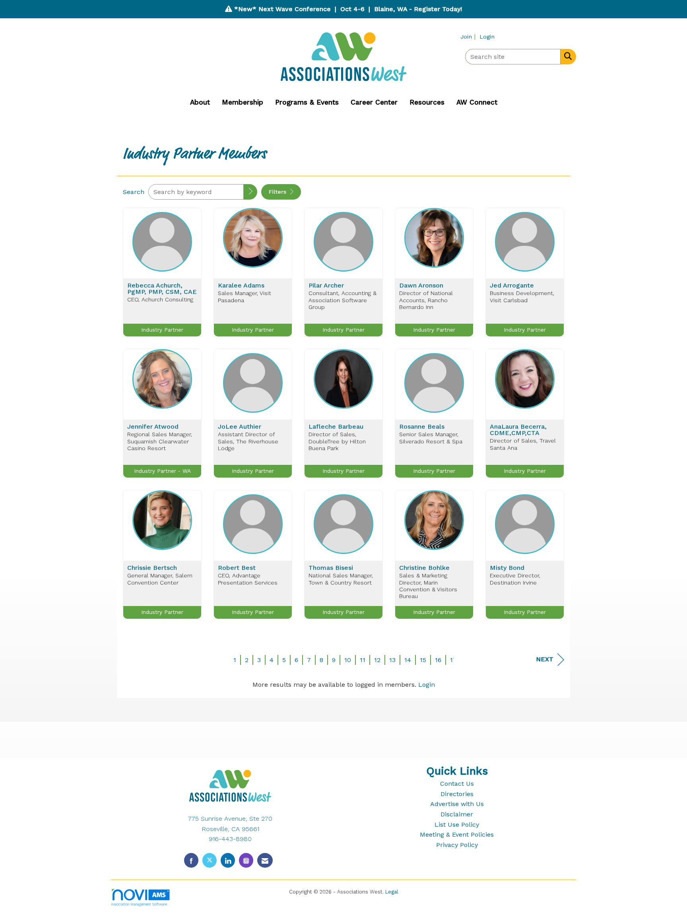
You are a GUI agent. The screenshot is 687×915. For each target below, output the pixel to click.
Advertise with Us (457, 804)
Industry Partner (162, 329)
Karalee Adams (241, 285)
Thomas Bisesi (331, 568)
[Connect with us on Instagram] (246, 860)
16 (438, 660)
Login (426, 684)
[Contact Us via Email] (265, 860)
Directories (457, 794)
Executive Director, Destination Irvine (515, 578)
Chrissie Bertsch (152, 568)
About (200, 102)
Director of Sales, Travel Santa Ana (523, 444)
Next (544, 659)
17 (453, 660)
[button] (250, 192)
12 (377, 660)
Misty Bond (507, 568)
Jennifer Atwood (153, 427)
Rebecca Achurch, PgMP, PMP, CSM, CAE (162, 288)
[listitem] (468, 36)
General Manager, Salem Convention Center (159, 578)
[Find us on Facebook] (191, 860)
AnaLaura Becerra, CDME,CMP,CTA (518, 430)
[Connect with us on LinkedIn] (228, 860)
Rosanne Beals (421, 427)
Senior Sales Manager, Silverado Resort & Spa (430, 437)
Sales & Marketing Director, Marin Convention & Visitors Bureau (428, 585)
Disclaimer (457, 814)
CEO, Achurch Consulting (160, 299)
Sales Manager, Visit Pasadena (244, 296)
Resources (426, 102)
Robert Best (237, 568)
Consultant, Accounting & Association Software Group (342, 300)
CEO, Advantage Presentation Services (248, 578)
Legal (391, 892)
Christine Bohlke (424, 568)
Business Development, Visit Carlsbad (522, 296)
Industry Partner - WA (162, 471)
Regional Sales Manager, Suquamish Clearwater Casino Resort (159, 441)
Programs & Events (307, 102)
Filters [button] (278, 191)
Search (133, 192)
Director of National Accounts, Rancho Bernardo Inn (426, 300)
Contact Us (457, 783)
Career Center (374, 102)
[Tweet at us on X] (209, 860)
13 (392, 660)
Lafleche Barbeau (336, 427)
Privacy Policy (457, 845)
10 (347, 660)
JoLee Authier (239, 427)
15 (423, 660)
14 (407, 660)
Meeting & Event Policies (457, 834)
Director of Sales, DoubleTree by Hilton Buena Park (337, 441)
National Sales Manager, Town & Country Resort (341, 578)
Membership (242, 102)
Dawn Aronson (421, 285)
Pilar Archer (326, 285)
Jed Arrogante (512, 285)
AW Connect (476, 102)
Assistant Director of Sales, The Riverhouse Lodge (248, 441)
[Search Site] (566, 56)
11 (362, 660)
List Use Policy (457, 824)
